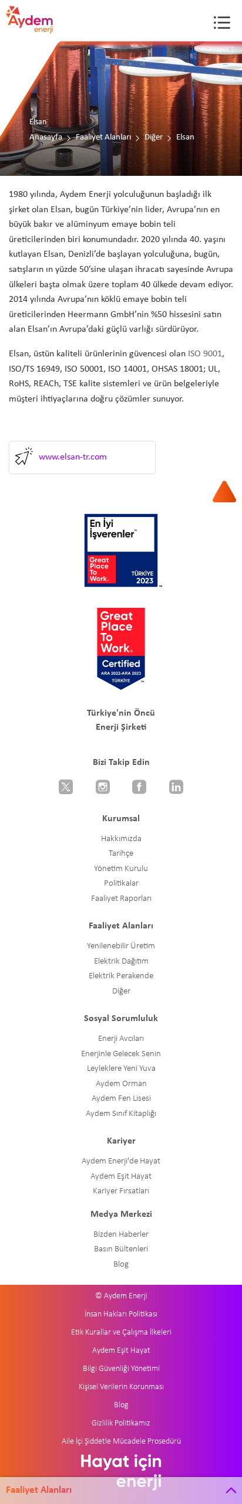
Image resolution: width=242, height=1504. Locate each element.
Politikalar (121, 883)
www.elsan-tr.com (73, 457)
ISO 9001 (205, 354)
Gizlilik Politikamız (121, 1423)
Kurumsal (121, 819)
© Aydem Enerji (121, 1296)
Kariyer (121, 1141)
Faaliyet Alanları (103, 137)
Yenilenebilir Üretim (121, 946)
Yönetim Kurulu (121, 869)
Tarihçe (121, 853)
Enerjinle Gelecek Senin (121, 1054)
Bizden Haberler (121, 1234)
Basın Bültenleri (121, 1249)
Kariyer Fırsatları (121, 1191)
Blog (121, 1264)
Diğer (153, 137)
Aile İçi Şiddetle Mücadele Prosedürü (121, 1441)
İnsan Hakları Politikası (121, 1314)
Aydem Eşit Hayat (121, 1176)
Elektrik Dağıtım (121, 961)
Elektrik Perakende (121, 976)
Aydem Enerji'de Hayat (121, 1161)
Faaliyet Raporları (121, 898)
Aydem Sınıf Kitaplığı (121, 1114)
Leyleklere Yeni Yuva (121, 1068)
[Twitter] (66, 788)
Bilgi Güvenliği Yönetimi (121, 1369)
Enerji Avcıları (121, 1039)
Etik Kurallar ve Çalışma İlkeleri (121, 1332)
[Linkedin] (176, 788)
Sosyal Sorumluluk (121, 1018)
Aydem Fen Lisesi (121, 1098)
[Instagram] (103, 788)
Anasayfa (45, 137)
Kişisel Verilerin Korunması (121, 1387)
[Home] (38, 26)
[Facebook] (139, 788)
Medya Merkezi (121, 1214)
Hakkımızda (121, 839)
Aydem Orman (121, 1084)
